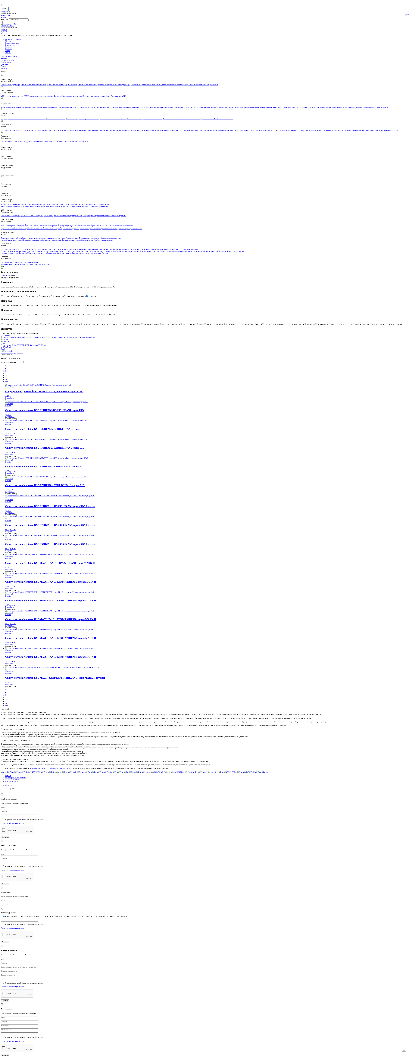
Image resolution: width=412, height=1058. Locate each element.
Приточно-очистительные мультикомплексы (41, 107)
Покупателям (10, 45)
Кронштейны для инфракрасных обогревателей (52, 251)
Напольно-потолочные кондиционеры (204, 85)
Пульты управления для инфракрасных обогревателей (140, 251)
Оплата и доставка (12, 43)
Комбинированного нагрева (89, 119)
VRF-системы (6, 96)
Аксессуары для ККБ (118, 96)
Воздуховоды (148, 107)
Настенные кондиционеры (10, 85)
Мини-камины (331, 130)
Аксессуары (83, 142)
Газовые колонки (72, 119)
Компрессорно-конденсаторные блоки (97, 96)
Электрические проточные (55, 119)
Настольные (285, 130)
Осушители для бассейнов (193, 107)
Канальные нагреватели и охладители (294, 107)
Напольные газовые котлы (172, 119)
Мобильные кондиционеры (120, 85)
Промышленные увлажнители (235, 107)
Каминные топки (44, 142)
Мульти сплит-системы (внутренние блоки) (94, 85)
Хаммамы (9, 142)
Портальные (341, 130)
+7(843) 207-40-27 (7, 26)
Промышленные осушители (214, 107)
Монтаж (8, 41)
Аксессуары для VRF (19, 96)
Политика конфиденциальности (12, 823)
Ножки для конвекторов (80, 251)
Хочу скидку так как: (8, 913)
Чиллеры (30, 96)
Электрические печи (70, 142)
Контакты (8, 49)
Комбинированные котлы (223, 119)
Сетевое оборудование (317, 107)
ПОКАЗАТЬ (5, 335)
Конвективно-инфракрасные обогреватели (134, 130)
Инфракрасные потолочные (66, 130)
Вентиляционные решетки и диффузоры (168, 107)
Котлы (123, 119)
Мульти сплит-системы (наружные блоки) (62, 85)
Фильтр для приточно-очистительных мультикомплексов (112, 107)
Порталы (395, 130)
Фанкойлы (58, 96)
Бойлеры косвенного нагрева (110, 119)
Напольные (268, 130)
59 (6, 375)
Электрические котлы (134, 119)
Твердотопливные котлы (191, 119)
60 (6, 377)
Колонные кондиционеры (180, 85)
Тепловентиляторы (257, 130)
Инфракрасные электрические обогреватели (39, 130)
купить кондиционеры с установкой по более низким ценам (51, 768)
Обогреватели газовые (178, 130)
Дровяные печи (32, 142)
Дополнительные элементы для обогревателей (18, 251)
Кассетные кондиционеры (140, 85)
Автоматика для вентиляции (336, 107)
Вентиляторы (138, 107)
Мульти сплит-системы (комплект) (33, 85)
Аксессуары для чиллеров (43, 96)
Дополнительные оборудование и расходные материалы (368, 107)
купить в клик (13, 24)
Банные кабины (57, 142)
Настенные (277, 130)
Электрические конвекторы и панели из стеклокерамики (97, 130)
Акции (7, 51)
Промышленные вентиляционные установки (263, 107)
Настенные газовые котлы (152, 119)
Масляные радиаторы (241, 130)
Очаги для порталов (353, 130)
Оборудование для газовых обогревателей (104, 251)
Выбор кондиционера (13, 39)
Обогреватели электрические (11, 130)
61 (6, 379)
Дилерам (8, 47)
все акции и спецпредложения (12, 353)
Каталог (8, 776)
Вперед (8, 381)
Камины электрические (299, 130)
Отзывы (8, 53)
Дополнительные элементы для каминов (376, 130)
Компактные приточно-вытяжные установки (74, 107)
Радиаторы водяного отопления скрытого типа (216, 130)
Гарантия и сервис (12, 781)
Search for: (4, 19)
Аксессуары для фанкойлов (72, 96)
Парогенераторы (20, 142)
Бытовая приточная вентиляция (12, 107)
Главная (4, 276)
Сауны (3, 142)
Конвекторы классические (160, 130)
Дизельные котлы (207, 119)
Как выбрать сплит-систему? (15, 778)
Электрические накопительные (33, 119)
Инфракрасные (192, 130)
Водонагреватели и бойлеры (11, 119)
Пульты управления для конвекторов (173, 251)
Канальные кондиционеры (160, 85)
